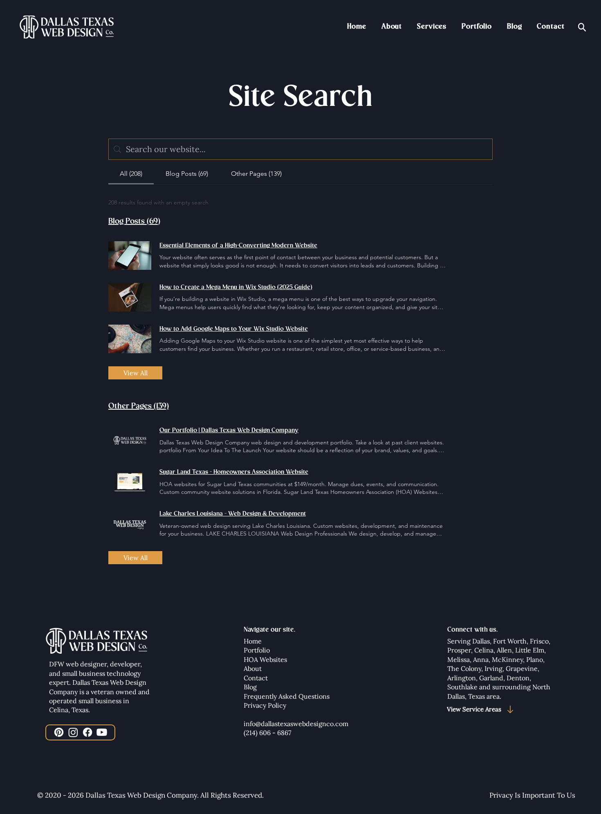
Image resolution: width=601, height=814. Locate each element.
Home (253, 641)
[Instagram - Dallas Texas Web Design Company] (73, 732)
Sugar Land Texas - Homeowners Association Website (233, 472)
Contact (256, 678)
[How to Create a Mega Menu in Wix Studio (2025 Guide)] (129, 297)
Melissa (458, 659)
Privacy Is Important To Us (532, 795)
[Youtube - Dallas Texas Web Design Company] (102, 732)
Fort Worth (510, 641)
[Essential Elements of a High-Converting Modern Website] (129, 255)
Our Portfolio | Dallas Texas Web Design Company (228, 430)
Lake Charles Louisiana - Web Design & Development (232, 514)
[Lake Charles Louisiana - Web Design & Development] (129, 523)
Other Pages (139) (138, 406)
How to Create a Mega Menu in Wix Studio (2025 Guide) (235, 287)
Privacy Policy (265, 705)
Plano (534, 659)
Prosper (459, 650)
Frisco (539, 641)
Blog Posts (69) (134, 221)
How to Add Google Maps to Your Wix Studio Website (233, 329)
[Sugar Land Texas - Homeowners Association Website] (129, 482)
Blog (250, 687)
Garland (491, 678)
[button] (432, 26)
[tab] (131, 173)
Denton (518, 678)
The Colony (464, 668)
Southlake (463, 687)
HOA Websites (265, 659)
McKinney (507, 659)
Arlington (461, 678)
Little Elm (529, 650)
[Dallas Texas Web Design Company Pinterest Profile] (59, 732)
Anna (481, 659)
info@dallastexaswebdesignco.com (296, 724)
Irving (493, 668)
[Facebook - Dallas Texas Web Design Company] (87, 732)
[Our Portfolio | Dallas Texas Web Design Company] (129, 440)
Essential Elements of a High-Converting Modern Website (238, 245)
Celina (483, 650)
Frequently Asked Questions (287, 696)
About (253, 668)
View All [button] (135, 373)
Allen (504, 650)
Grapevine (522, 668)
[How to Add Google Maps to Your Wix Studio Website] (129, 339)
